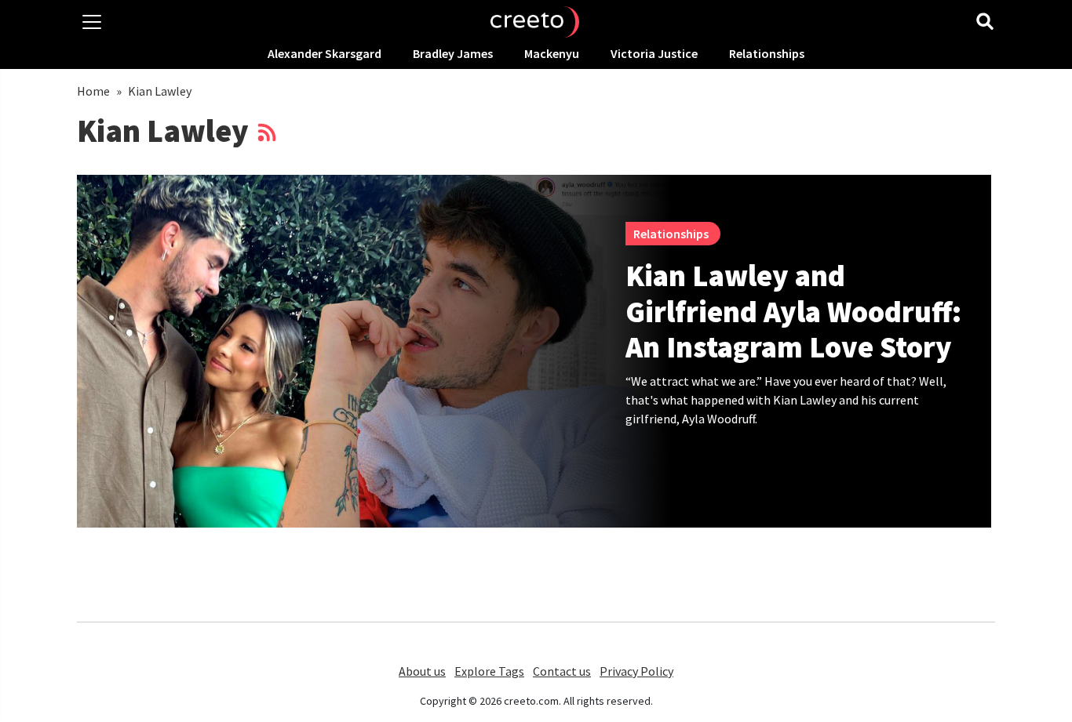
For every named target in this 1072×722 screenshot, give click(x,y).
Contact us (562, 671)
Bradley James (453, 53)
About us (422, 671)
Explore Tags (489, 671)
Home (93, 91)
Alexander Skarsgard (324, 53)
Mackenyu (551, 53)
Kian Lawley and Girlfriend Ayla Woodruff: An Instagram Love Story (793, 311)
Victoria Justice (654, 53)
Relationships (766, 53)
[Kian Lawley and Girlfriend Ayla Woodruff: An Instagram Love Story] (374, 351)
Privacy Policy (636, 671)
